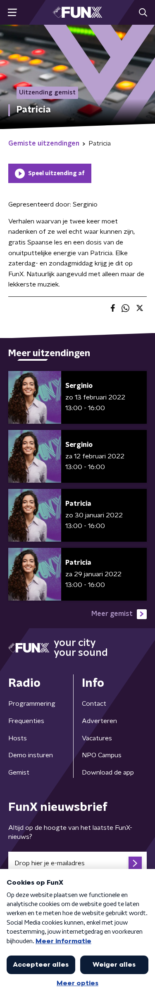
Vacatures (97, 738)
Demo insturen (30, 755)
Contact (94, 703)
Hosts (17, 738)
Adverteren (99, 721)
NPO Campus (102, 755)
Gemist (18, 772)
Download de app (108, 772)
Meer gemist (112, 614)
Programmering (31, 703)
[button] (12, 12)
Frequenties (26, 721)
